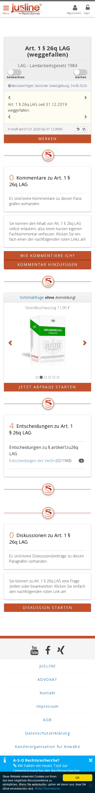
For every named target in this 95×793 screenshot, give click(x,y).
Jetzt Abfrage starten (47, 386)
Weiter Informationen (47, 788)
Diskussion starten (48, 607)
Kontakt (48, 692)
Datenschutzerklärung (47, 733)
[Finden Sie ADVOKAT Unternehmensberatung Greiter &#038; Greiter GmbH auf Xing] (61, 650)
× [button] (90, 760)
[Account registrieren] (71, 8)
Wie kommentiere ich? (47, 255)
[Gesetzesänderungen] (78, 129)
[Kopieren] (84, 129)
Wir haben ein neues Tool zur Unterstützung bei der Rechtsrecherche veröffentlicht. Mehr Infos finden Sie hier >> (50, 771)
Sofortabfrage (32, 297)
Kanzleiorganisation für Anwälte (47, 746)
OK (77, 778)
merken (47, 138)
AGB (47, 719)
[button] (9, 97)
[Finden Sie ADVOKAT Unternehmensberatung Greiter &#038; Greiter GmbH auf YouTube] (34, 650)
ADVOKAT (47, 679)
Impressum (47, 706)
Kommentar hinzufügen (47, 264)
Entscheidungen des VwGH (32, 460)
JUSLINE (47, 665)
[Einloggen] (84, 8)
